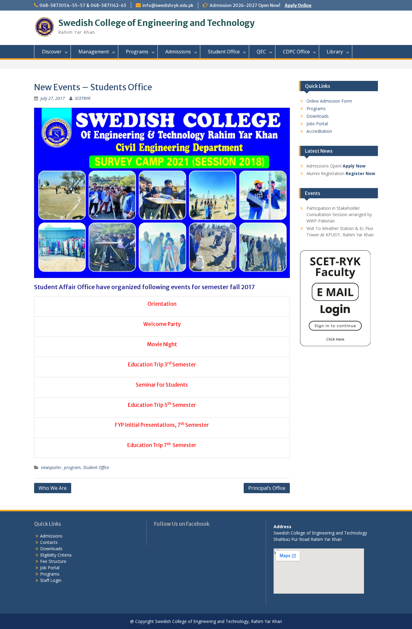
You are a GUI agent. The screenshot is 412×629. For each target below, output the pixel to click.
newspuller (51, 467)
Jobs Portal (317, 123)
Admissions (178, 51)
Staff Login (50, 580)
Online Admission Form (329, 101)
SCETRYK (82, 98)
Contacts (49, 542)
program (72, 467)
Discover (52, 51)
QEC (261, 51)
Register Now (360, 173)
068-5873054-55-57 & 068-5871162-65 (83, 5)
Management (93, 51)
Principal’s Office (266, 488)
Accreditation (319, 131)
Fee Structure (53, 561)
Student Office (224, 51)
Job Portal (49, 567)
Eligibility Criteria (55, 555)
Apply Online (298, 5)
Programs (137, 51)
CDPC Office (296, 51)
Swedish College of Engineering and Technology (156, 23)
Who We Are (53, 488)
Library (335, 51)
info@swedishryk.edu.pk (167, 5)
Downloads (317, 116)
